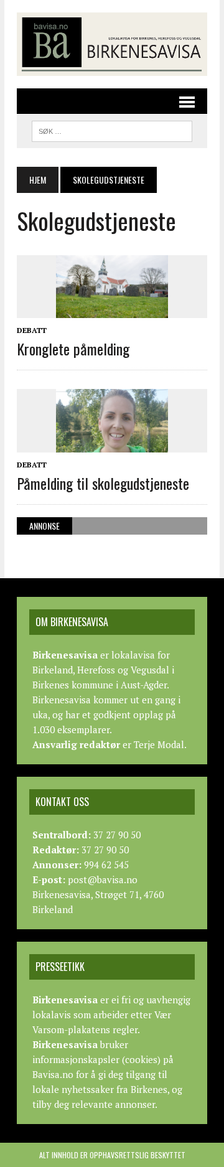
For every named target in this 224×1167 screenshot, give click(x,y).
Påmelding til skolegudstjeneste (103, 483)
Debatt (32, 330)
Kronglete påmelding (73, 348)
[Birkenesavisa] (112, 44)
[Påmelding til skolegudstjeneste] (112, 444)
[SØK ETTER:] (112, 129)
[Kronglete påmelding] (112, 309)
